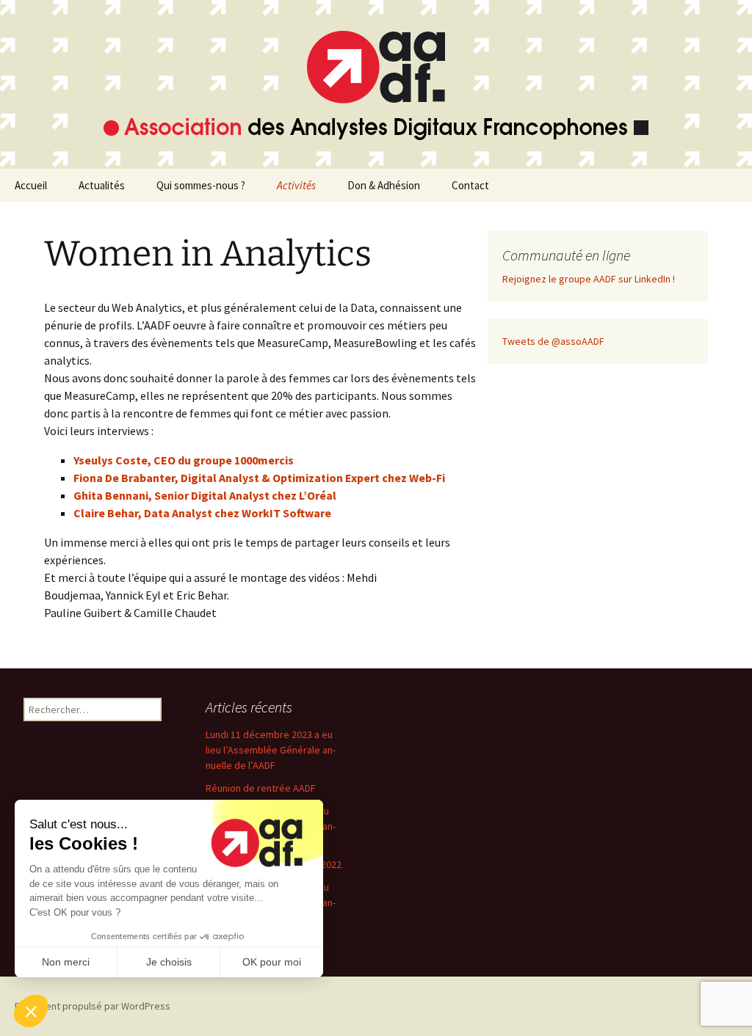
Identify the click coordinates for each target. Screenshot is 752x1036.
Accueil (31, 185)
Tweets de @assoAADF (553, 341)
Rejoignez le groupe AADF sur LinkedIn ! (588, 278)
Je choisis (169, 962)
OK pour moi (271, 962)
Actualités (102, 185)
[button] (30, 1011)
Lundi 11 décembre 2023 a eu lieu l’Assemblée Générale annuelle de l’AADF (271, 750)
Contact (470, 185)
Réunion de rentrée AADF (261, 788)
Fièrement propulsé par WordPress (92, 1006)
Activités (296, 185)
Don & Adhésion (383, 185)
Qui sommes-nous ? (200, 185)
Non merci (66, 962)
